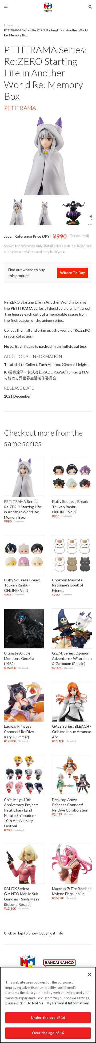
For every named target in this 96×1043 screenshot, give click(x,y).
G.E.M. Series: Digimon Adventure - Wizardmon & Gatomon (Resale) (72, 658)
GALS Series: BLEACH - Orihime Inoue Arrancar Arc (71, 731)
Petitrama (20, 107)
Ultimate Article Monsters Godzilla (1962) (19, 658)
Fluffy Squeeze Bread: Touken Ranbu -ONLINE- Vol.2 (70, 506)
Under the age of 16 (48, 1017)
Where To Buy (72, 272)
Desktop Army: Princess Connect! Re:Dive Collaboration (70, 804)
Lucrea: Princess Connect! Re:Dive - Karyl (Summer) (20, 731)
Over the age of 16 (48, 1033)
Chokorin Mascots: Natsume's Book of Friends (67, 585)
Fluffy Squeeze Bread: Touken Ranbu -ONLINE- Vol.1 (22, 585)
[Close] (89, 974)
